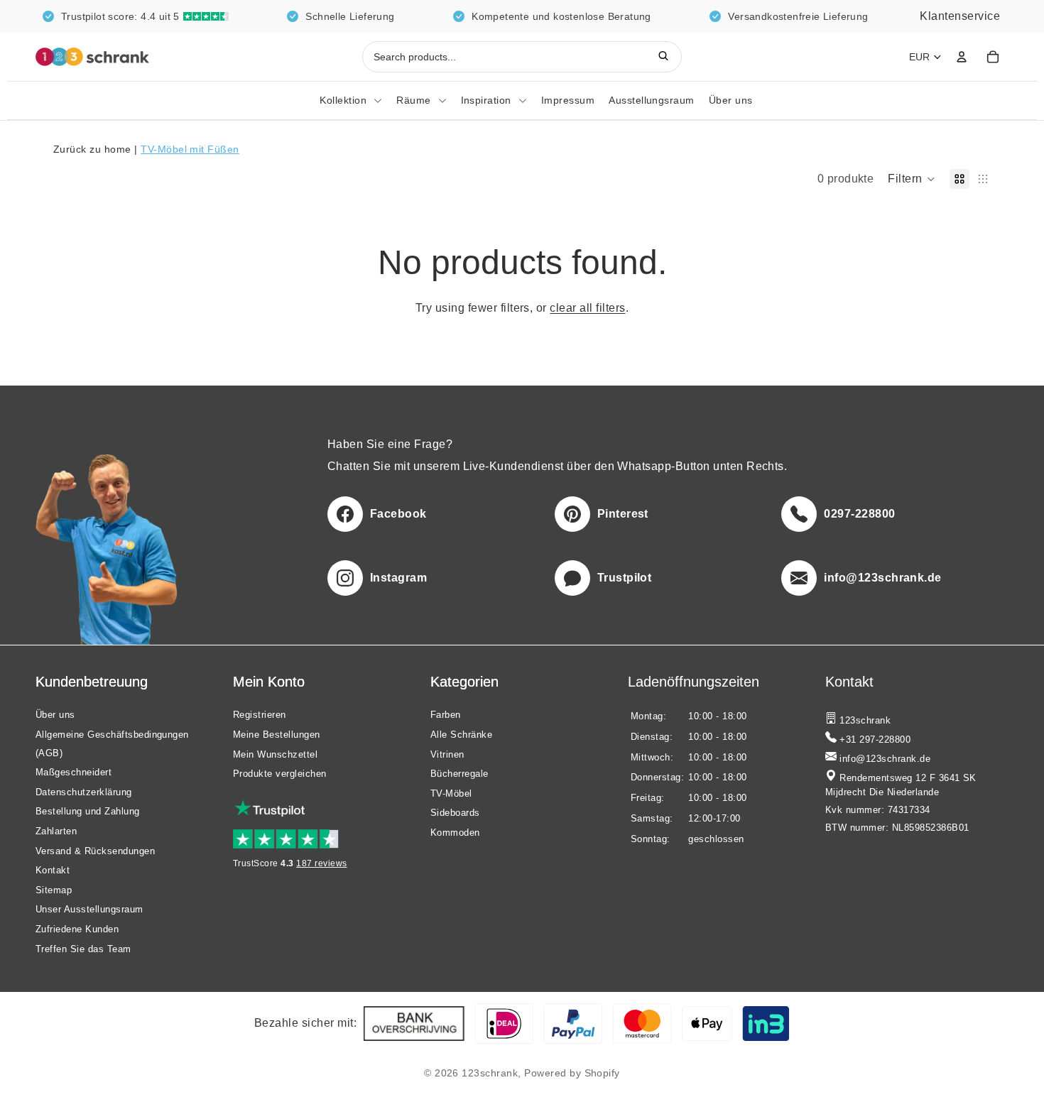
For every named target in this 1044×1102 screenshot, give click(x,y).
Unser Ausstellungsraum (89, 909)
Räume (413, 100)
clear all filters (587, 308)
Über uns (731, 100)
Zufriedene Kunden (77, 929)
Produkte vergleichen (280, 773)
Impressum (567, 100)
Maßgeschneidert (74, 772)
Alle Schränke (461, 734)
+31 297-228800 (873, 740)
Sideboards (455, 812)
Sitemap (54, 889)
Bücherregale (459, 773)
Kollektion (343, 100)
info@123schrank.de (883, 759)
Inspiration (486, 100)
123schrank (490, 1073)
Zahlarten (56, 831)
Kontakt (53, 870)
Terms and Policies (72, 1073)
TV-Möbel (451, 792)
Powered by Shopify (572, 1073)
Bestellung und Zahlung (88, 811)
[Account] (961, 56)
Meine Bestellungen (276, 734)
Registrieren (259, 714)
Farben (445, 714)
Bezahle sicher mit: (305, 1023)
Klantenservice (960, 16)
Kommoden (455, 832)
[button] (911, 179)
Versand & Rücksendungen (95, 850)
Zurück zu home (93, 149)
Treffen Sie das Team (83, 948)
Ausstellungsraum (652, 100)
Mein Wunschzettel (275, 753)
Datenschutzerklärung (84, 791)
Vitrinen (447, 753)
